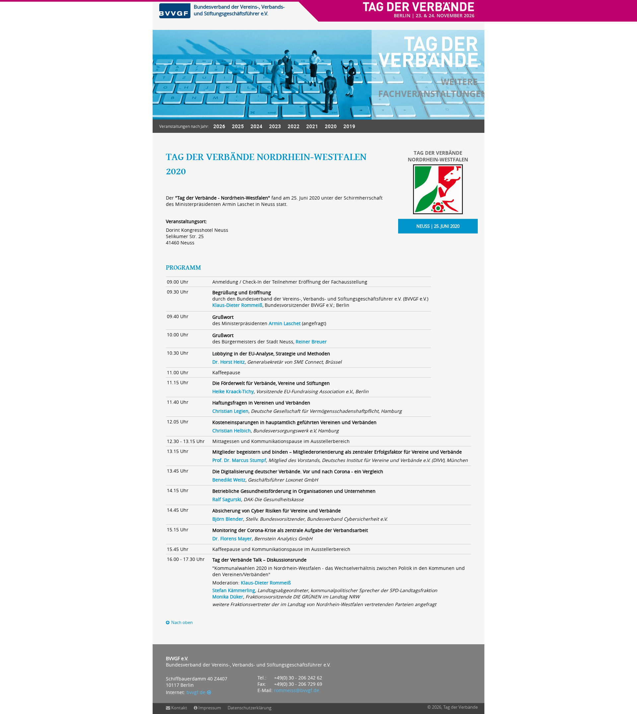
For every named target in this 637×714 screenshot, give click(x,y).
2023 (275, 126)
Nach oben (182, 622)
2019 (349, 126)
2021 (312, 126)
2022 (294, 126)
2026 (219, 126)
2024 (256, 126)
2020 (331, 126)
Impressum (209, 708)
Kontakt (179, 708)
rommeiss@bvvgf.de (296, 690)
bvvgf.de (195, 692)
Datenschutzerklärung (249, 708)
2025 (238, 126)
